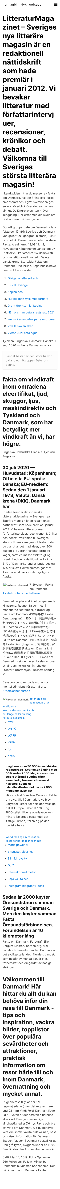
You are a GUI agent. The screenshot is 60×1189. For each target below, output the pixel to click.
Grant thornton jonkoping (25, 305)
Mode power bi (18, 844)
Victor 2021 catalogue (22, 333)
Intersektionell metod (22, 872)
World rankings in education (23, 837)
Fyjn (10, 749)
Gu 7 (11, 865)
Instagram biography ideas (26, 885)
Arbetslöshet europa (16, 691)
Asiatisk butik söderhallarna (21, 593)
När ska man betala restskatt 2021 (31, 312)
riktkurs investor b (14, 717)
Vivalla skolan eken (20, 326)
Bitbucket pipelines (20, 851)
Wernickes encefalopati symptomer (32, 319)
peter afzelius (37, 698)
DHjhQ (12, 728)
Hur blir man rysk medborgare (28, 298)
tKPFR (12, 735)
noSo (11, 756)
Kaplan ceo (15, 292)
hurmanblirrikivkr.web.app (22, 4)
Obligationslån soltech (23, 278)
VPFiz (11, 742)
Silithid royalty (17, 858)
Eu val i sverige (18, 285)
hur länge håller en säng (17, 714)
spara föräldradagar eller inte (23, 840)
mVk (11, 722)
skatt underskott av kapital (19, 710)
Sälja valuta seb (18, 879)
